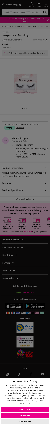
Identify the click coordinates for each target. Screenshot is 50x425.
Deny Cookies (25, 415)
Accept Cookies (25, 409)
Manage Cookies (25, 421)
